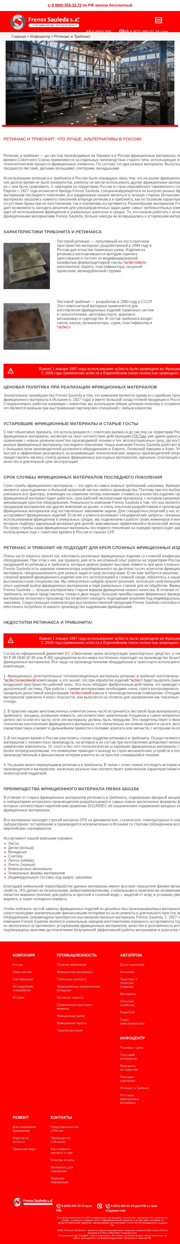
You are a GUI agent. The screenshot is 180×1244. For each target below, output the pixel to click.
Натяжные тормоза (70, 997)
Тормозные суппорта (71, 979)
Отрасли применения (72, 964)
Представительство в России (65, 1128)
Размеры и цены (131, 1047)
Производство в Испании (61, 1139)
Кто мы (18, 964)
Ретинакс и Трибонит (134, 1088)
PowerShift (127, 1012)
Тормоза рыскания (70, 1030)
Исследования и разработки (23, 988)
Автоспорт (127, 972)
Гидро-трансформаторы (132, 1021)
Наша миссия (22, 972)
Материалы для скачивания (62, 1169)
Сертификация (23, 979)
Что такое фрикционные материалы (129, 1098)
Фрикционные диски (71, 1016)
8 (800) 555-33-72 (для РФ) (74, 1208)
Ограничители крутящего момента (74, 1006)
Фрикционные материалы (74, 972)
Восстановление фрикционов (24, 1128)
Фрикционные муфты (71, 1023)
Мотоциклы (128, 994)
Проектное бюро (24, 1149)
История (18, 997)
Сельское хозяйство (127, 1003)
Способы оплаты (62, 1160)
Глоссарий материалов (128, 1056)
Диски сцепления (132, 964)
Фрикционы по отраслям (129, 1067)
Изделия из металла (21, 1139)
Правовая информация (59, 1180)
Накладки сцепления (127, 1078)
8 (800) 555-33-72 (66, 5)
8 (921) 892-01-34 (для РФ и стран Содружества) (131, 1208)
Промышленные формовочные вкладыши (78, 988)
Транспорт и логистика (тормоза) (128, 982)
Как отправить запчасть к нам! (62, 1151)
